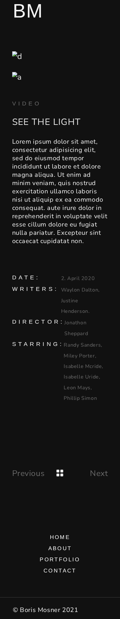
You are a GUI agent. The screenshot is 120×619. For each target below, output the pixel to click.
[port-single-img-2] (60, 77)
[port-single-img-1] (60, 56)
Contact (60, 571)
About (60, 548)
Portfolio (60, 560)
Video (27, 103)
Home (60, 537)
